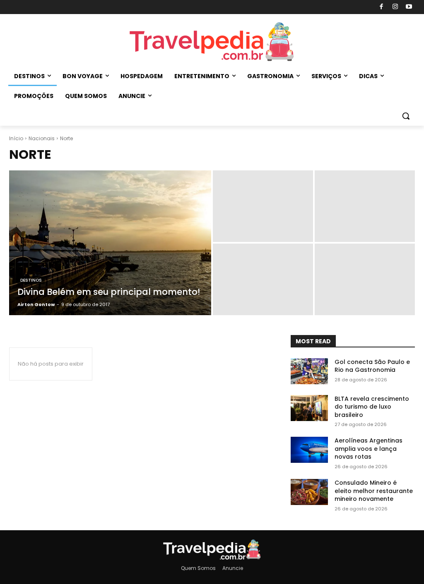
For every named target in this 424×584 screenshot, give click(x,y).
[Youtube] (409, 7)
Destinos (31, 280)
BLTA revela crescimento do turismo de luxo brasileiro (372, 407)
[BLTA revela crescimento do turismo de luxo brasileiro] (309, 408)
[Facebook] (382, 7)
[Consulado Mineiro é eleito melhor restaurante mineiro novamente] (309, 492)
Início (16, 138)
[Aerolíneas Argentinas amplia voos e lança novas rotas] (309, 450)
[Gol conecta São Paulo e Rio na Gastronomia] (309, 371)
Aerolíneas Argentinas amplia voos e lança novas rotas (368, 448)
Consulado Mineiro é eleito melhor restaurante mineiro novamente (374, 491)
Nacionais (42, 138)
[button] (406, 116)
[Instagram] (395, 7)
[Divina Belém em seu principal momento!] (110, 242)
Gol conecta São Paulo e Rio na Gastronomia (372, 366)
